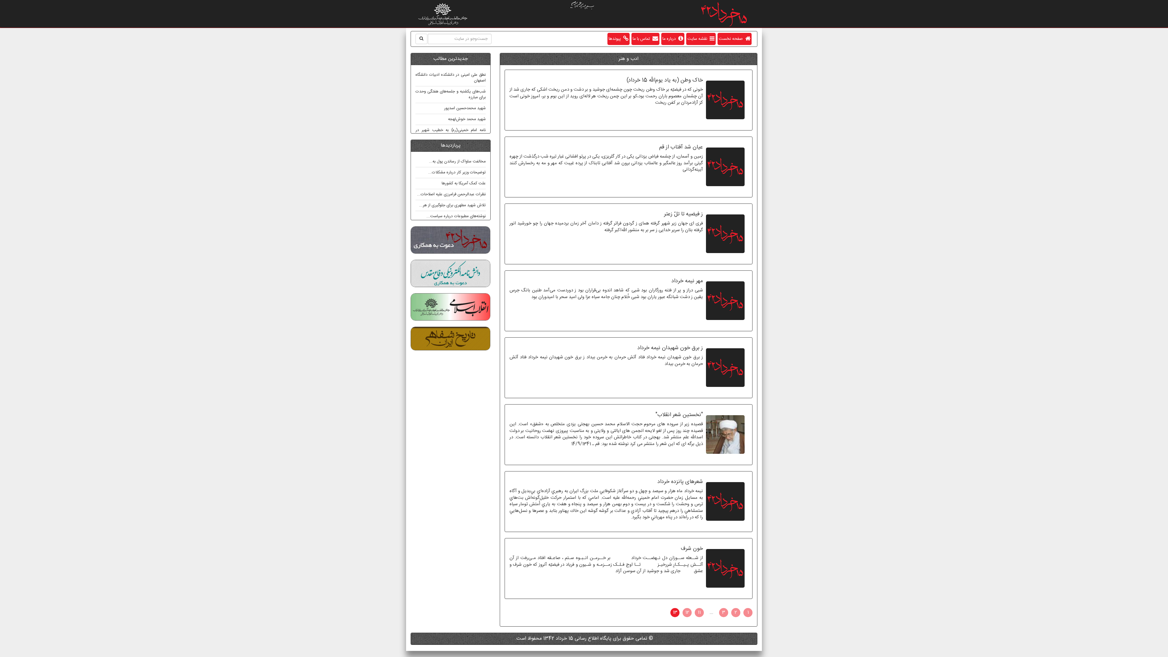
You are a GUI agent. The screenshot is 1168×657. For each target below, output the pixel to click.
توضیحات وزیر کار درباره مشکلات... (457, 172)
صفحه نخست (732, 39)
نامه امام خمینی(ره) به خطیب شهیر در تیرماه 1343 (450, 133)
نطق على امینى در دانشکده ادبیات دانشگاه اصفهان (450, 77)
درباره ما (670, 39)
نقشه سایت (698, 39)
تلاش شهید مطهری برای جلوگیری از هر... (452, 205)
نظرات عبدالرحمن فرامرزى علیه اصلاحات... (451, 194)
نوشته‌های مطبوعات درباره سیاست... (456, 216)
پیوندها (616, 39)
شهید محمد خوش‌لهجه (467, 119)
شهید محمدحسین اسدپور (465, 108)
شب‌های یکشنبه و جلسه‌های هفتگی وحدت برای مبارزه (450, 94)
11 (699, 612)
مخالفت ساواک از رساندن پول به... (457, 161)
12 (687, 612)
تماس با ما (642, 39)
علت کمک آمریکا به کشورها (464, 183)
